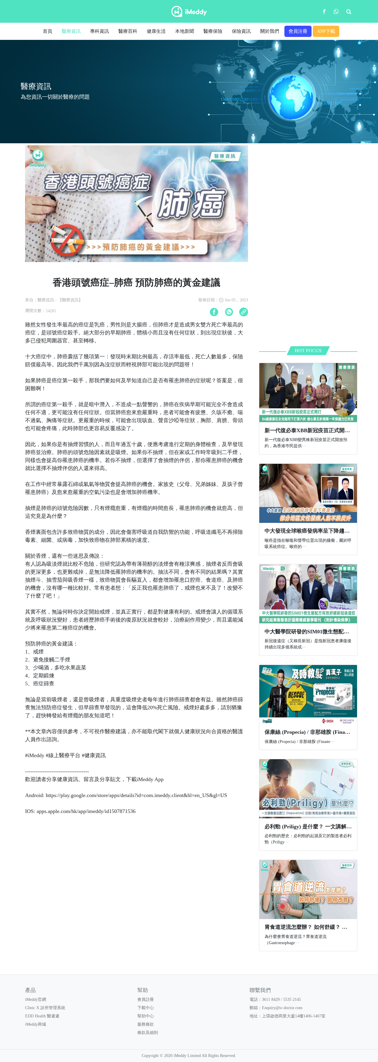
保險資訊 (241, 31)
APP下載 (326, 31)
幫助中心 (145, 1016)
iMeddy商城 (35, 1024)
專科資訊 (99, 31)
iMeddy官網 (35, 999)
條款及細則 (147, 1032)
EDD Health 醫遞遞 (42, 1016)
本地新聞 (184, 31)
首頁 (47, 31)
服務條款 (145, 1024)
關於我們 (269, 31)
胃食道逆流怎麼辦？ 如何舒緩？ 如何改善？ (317, 927)
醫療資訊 (71, 31)
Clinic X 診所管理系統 (45, 1008)
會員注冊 (298, 31)
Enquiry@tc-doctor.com (282, 1008)
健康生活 (156, 31)
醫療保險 (212, 31)
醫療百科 (127, 31)
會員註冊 (145, 999)
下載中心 (145, 1008)
